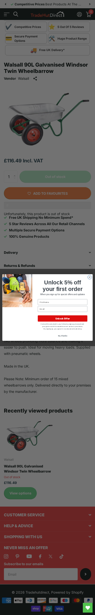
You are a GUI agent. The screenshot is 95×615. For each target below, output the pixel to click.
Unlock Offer (62, 318)
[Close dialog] (90, 277)
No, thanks (62, 335)
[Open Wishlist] (88, 608)
